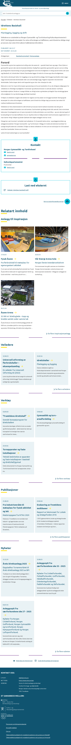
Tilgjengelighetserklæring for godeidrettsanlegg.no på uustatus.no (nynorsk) (28, 737)
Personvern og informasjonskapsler (16, 724)
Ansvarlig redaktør (11, 728)
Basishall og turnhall (22, 56)
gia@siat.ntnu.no (24, 678)
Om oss (8, 731)
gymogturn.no (11, 155)
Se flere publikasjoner (61, 537)
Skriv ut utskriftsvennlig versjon (54, 201)
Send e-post (10, 152)
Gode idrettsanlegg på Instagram (48, 661)
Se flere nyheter (63, 651)
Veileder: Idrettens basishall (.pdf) (18, 190)
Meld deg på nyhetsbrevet (24, 661)
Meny (66, 3)
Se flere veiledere (62, 389)
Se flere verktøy (63, 478)
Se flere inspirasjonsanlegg (59, 333)
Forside (3, 19)
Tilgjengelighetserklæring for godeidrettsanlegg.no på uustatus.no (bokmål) (28, 735)
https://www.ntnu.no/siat (26, 680)
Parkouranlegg (34, 56)
